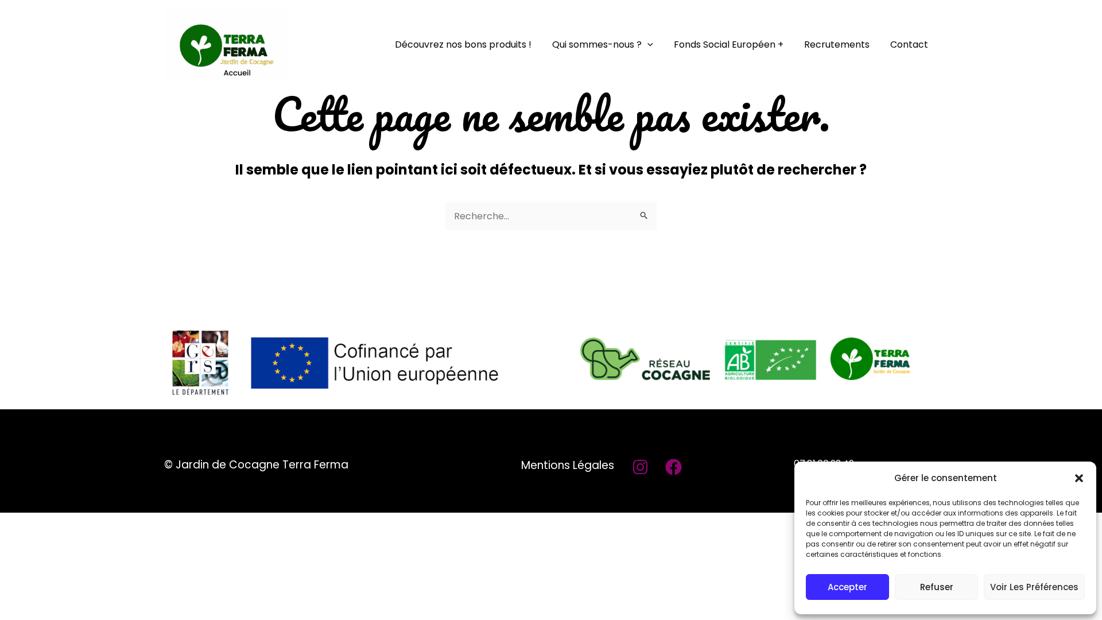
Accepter (847, 587)
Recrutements (837, 44)
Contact (909, 44)
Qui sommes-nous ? (597, 44)
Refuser (936, 587)
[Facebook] (673, 467)
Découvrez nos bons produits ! (463, 44)
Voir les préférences (1034, 587)
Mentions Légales (567, 465)
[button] (1079, 478)
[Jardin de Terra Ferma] (226, 44)
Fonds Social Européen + (728, 44)
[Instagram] (640, 467)
